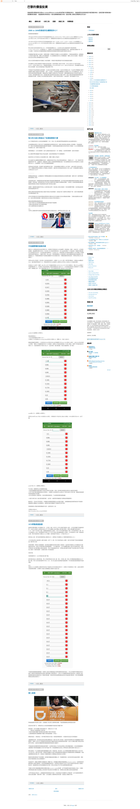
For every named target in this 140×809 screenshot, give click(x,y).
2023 (90, 62)
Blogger (73, 805)
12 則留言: (32, 236)
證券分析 (38, 21)
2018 (90, 107)
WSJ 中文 (90, 264)
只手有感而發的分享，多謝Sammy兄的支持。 (98, 239)
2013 (90, 117)
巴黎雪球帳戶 (91, 30)
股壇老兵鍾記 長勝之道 (94, 356)
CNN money (91, 262)
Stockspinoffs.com (92, 294)
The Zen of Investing (93, 292)
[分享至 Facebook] (40, 128)
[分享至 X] (39, 128)
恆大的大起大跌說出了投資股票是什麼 (43, 138)
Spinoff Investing (92, 297)
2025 (90, 58)
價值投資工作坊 (98, 132)
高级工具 (61, 21)
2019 (90, 105)
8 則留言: (32, 683)
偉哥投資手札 (92, 346)
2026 (90, 56)
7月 (91, 78)
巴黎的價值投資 (37, 6)
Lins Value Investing (93, 276)
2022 (90, 64)
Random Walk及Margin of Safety (101, 223)
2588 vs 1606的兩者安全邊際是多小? (42, 30)
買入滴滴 (31, 693)
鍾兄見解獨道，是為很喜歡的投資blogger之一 (98, 242)
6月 (91, 90)
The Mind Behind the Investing (95, 362)
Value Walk (90, 271)
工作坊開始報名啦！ (93, 167)
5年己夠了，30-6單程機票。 (100, 177)
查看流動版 (56, 791)
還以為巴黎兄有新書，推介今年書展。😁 (97, 236)
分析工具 (47, 21)
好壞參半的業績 (92, 348)
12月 (91, 68)
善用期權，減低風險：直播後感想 (102, 155)
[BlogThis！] (38, 128)
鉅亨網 (90, 259)
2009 (90, 125)
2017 (90, 109)
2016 (90, 111)
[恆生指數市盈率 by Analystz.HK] (96, 339)
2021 (90, 66)
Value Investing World (93, 272)
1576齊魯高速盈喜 (35, 524)
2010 (90, 123)
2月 (91, 98)
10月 (91, 72)
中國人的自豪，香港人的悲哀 (101, 189)
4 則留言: (32, 128)
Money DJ (90, 267)
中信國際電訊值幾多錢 (37, 246)
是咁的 (90, 365)
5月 (91, 92)
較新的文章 (31, 788)
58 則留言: (32, 783)
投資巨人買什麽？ (92, 283)
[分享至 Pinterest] (42, 128)
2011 (90, 121)
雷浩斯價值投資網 (92, 279)
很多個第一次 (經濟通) (93, 352)
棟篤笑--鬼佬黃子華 (92, 285)
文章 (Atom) (34, 794)
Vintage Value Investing (93, 274)
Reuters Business (92, 266)
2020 (90, 103)
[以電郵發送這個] (36, 128)
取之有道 (91, 351)
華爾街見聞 (91, 260)
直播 (54, 21)
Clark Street (91, 296)
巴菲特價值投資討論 (93, 278)
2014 (90, 115)
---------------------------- (93, 269)
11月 (91, 70)
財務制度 (70, 21)
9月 (91, 74)
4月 (91, 94)
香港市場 (90, 38)
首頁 (56, 788)
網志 (30, 21)
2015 (90, 113)
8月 (91, 76)
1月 (91, 100)
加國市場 (90, 41)
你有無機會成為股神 (99, 201)
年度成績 (90, 213)
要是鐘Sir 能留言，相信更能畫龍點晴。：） (98, 248)
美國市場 (90, 39)
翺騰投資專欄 (91, 281)
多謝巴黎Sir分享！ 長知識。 (94, 245)
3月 (91, 96)
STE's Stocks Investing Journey (96, 361)
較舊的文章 (81, 788)
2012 (90, 119)
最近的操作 (90, 306)
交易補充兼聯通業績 (93, 366)
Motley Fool (91, 257)
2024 (90, 60)
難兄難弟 (96, 145)
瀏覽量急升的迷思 (92, 357)
